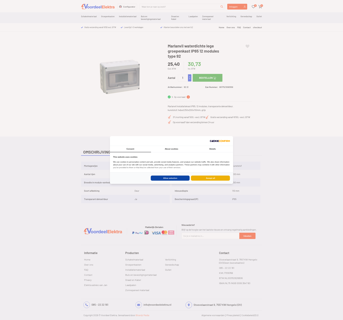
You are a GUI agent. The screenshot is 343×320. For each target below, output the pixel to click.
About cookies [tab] (171, 149)
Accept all (210, 178)
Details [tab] (212, 149)
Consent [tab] (130, 149)
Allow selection (170, 178)
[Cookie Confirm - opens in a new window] (220, 141)
